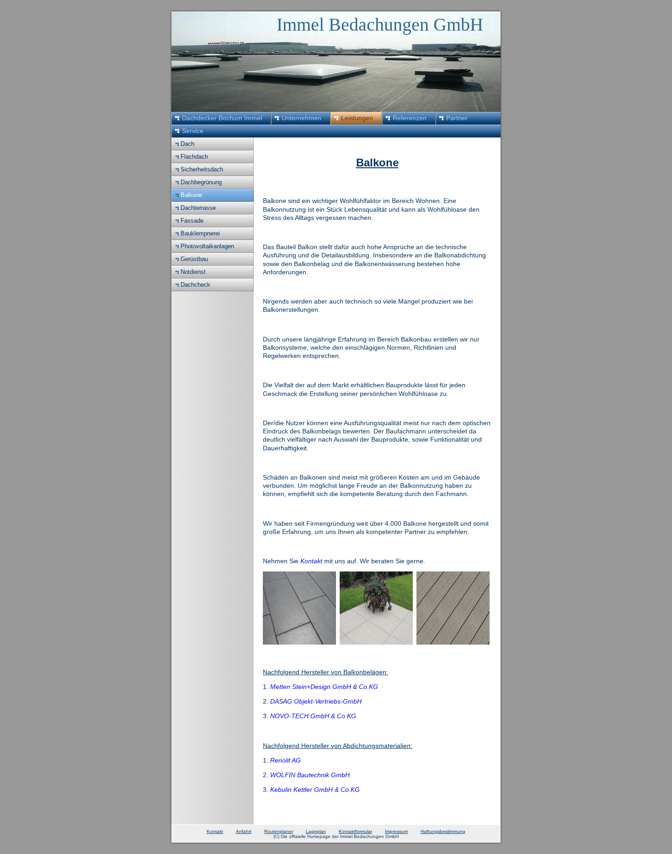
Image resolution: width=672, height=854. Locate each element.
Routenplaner (278, 831)
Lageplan (316, 831)
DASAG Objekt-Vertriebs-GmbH (316, 701)
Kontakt (311, 561)
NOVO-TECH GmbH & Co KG (313, 716)
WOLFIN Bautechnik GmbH (310, 775)
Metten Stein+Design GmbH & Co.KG (324, 686)
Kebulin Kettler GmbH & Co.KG (315, 789)
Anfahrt (243, 831)
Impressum (396, 831)
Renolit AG (285, 760)
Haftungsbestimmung (443, 831)
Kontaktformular (355, 831)
